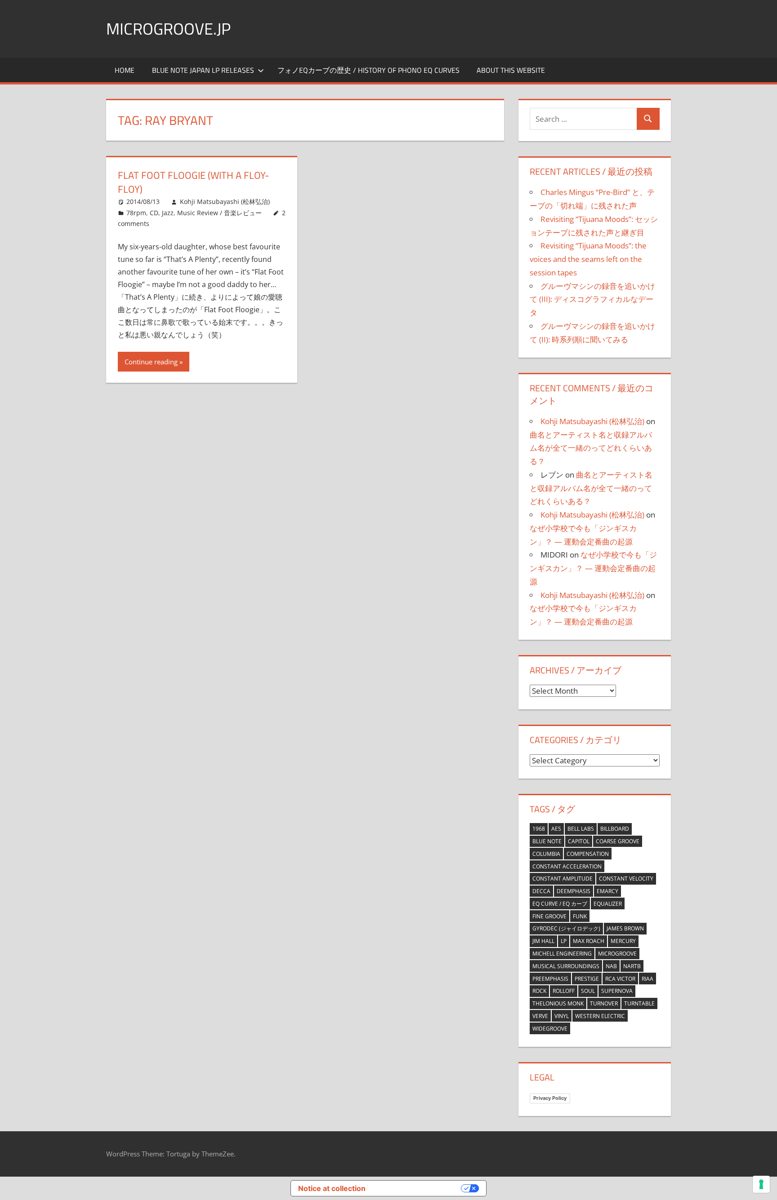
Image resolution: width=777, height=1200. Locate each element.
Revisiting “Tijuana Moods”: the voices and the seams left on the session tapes (588, 259)
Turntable (639, 1003)
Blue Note (547, 841)
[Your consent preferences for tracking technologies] (761, 1184)
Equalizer (608, 904)
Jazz (168, 212)
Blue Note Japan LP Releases (203, 70)
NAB (611, 966)
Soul (588, 991)
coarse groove (617, 841)
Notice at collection (332, 1188)
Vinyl (561, 1016)
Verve (540, 1016)
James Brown (625, 928)
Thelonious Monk (558, 1003)
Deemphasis (573, 891)
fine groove (549, 916)
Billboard (614, 828)
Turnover (604, 1003)
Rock (539, 991)
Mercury (623, 941)
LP (564, 941)
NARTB (632, 966)
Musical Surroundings (565, 966)
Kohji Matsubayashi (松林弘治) (225, 201)
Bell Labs (580, 828)
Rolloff (564, 991)
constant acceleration (567, 866)
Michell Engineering (562, 953)
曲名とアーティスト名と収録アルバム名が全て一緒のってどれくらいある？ (591, 448)
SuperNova (617, 991)
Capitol (578, 841)
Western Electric (600, 1016)
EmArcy (607, 891)
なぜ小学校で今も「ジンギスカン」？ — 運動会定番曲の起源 (593, 568)
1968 (538, 828)
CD (154, 212)
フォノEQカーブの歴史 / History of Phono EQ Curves (368, 70)
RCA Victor (620, 979)
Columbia (546, 854)
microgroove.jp (168, 28)
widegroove (549, 1028)
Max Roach (588, 941)
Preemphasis (550, 979)
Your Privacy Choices (417, 1188)
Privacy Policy (550, 1098)
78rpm (136, 212)
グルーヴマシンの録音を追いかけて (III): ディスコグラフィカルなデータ (592, 299)
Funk (580, 916)
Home (124, 70)
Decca (541, 891)
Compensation (588, 854)
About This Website (511, 70)
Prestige (587, 979)
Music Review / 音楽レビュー (219, 212)
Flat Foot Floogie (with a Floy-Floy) (193, 182)
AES (556, 828)
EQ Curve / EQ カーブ (559, 904)
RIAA (647, 979)
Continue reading (151, 361)
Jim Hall (543, 941)
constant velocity (626, 878)
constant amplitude (562, 878)
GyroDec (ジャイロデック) (566, 928)
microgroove (617, 953)
